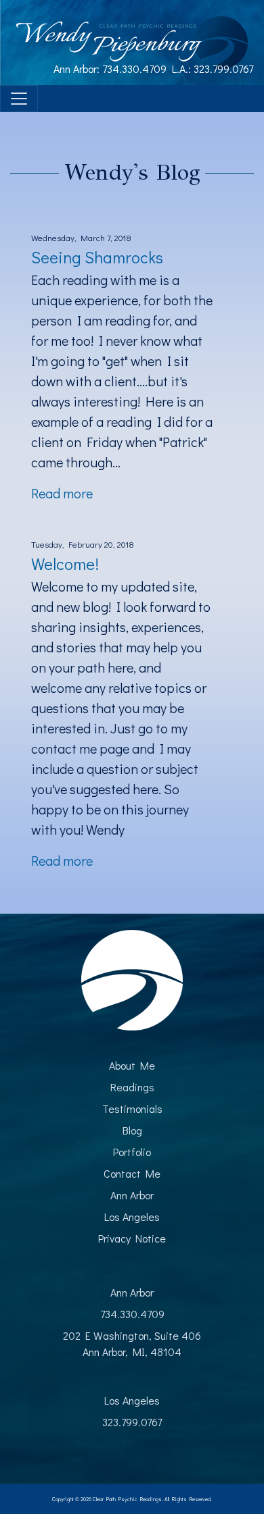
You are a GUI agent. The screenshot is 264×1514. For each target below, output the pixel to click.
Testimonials (132, 1108)
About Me (132, 1065)
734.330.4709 (134, 68)
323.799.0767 (223, 68)
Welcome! (65, 563)
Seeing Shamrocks (97, 256)
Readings (132, 1087)
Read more (62, 493)
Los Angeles (132, 1216)
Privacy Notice (132, 1238)
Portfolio (132, 1152)
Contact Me (132, 1173)
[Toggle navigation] (19, 98)
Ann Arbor (132, 1195)
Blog (132, 1130)
